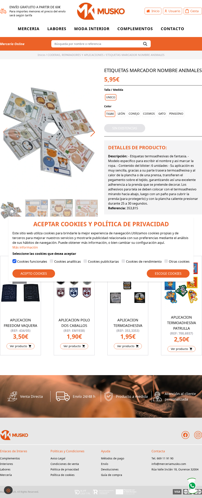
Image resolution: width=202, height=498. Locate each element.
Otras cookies (179, 261)
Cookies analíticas (67, 261)
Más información (25, 247)
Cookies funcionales (32, 261)
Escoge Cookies (168, 273)
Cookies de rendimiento (144, 261)
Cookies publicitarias (103, 261)
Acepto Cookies (34, 273)
